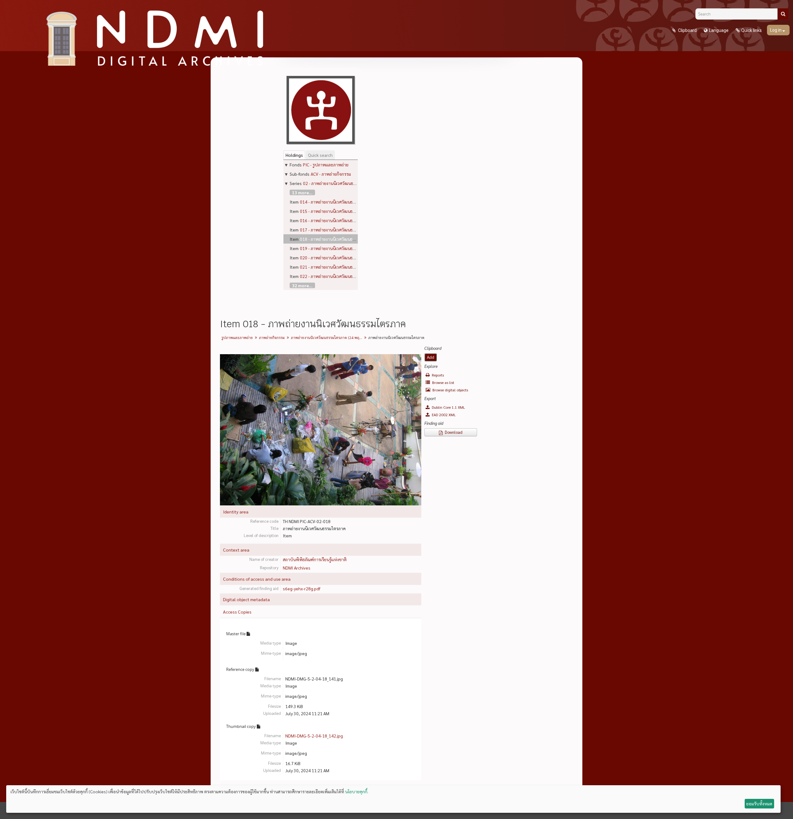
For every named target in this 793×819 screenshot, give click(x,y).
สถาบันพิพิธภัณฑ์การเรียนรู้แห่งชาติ (315, 559)
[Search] (783, 14)
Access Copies (237, 611)
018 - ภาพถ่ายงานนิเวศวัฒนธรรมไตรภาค (337, 239)
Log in (776, 30)
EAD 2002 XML (443, 414)
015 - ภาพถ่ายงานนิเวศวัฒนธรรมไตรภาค (337, 211)
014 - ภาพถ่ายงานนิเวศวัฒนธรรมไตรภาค (337, 202)
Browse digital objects (450, 389)
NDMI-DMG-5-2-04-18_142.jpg (314, 735)
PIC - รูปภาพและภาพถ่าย (325, 164)
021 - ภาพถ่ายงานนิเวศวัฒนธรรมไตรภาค (337, 267)
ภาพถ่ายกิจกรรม (272, 337)
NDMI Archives (296, 567)
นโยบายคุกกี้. (356, 791)
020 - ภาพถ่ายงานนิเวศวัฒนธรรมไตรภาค (337, 257)
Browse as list (442, 382)
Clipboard (687, 30)
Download (453, 432)
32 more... (302, 285)
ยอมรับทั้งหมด (759, 803)
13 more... (302, 192)
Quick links (751, 30)
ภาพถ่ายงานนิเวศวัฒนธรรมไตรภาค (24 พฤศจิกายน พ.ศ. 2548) (327, 337)
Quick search (320, 155)
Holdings (294, 155)
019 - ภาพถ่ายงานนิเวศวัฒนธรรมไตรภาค (337, 248)
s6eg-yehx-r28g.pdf (301, 588)
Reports (437, 374)
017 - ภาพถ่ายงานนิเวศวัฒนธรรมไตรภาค (337, 229)
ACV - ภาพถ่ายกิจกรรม (331, 174)
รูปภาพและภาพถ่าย (237, 337)
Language (719, 30)
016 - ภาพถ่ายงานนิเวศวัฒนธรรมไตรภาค (337, 220)
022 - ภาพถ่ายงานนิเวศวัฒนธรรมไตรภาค (337, 276)
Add (430, 357)
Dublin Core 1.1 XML (448, 407)
